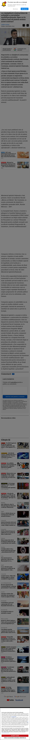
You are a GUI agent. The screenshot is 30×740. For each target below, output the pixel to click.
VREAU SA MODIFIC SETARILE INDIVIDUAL (15, 737)
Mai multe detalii (13, 716)
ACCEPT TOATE (15, 735)
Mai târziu (15, 9)
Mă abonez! (25, 9)
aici (27, 721)
